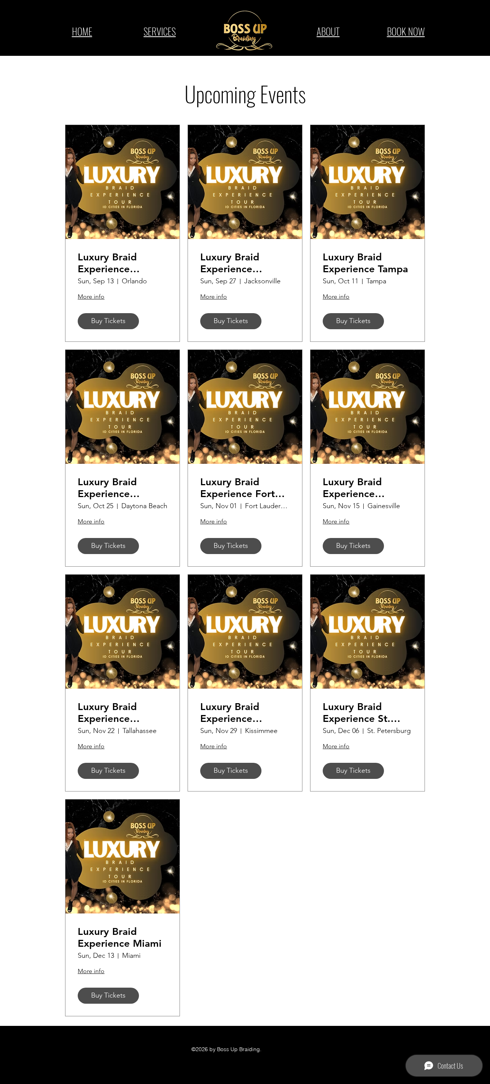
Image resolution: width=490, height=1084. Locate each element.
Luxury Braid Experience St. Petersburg (356, 713)
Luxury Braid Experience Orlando (107, 263)
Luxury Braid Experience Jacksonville (229, 263)
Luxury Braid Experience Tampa (365, 263)
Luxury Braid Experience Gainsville (352, 488)
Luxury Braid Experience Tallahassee (107, 713)
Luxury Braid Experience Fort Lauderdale (237, 488)
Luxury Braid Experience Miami (120, 937)
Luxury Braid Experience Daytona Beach (113, 488)
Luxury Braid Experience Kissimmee (229, 713)
